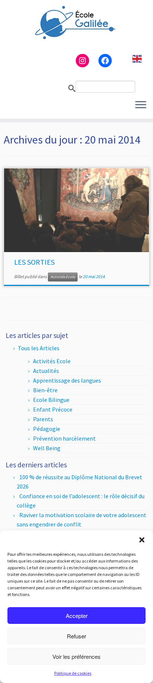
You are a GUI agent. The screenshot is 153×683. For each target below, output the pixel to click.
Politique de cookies (72, 673)
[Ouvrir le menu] (140, 105)
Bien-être (45, 390)
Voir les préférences (76, 656)
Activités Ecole (63, 276)
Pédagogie (46, 428)
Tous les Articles (38, 348)
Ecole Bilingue (51, 399)
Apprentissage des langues (67, 380)
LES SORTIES (34, 262)
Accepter (77, 615)
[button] (142, 540)
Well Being (47, 448)
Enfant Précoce (52, 409)
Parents (43, 419)
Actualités (46, 370)
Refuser (76, 636)
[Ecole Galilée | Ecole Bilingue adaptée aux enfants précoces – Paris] (76, 22)
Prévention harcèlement (64, 438)
